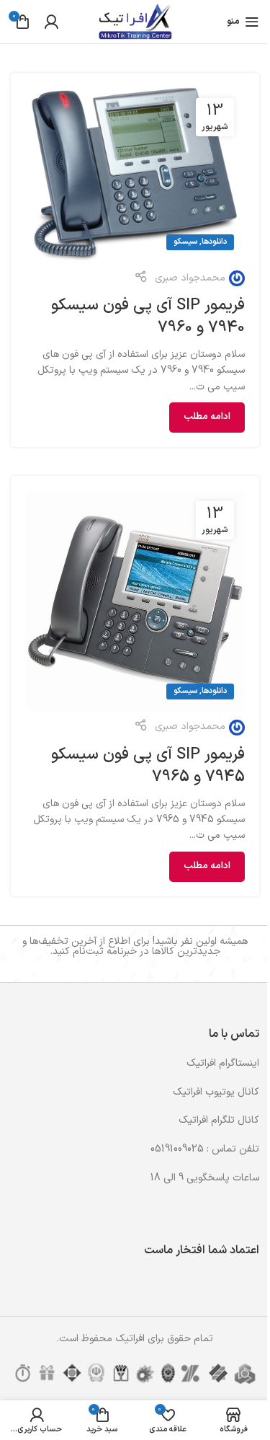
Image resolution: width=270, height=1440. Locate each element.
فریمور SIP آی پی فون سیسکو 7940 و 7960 (148, 316)
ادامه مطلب (207, 417)
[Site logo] (135, 21)
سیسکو (185, 242)
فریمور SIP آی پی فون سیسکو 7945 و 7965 (148, 766)
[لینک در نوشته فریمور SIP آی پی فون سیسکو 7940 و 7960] (135, 174)
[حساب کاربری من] (51, 21)
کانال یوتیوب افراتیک (216, 1092)
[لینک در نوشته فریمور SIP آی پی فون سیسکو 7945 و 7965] (135, 600)
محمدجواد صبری (190, 278)
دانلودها (214, 242)
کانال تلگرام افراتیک (219, 1120)
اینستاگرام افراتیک (222, 1063)
